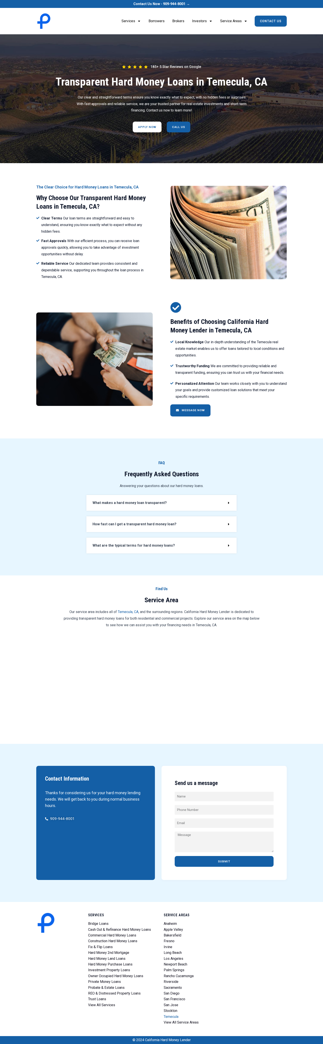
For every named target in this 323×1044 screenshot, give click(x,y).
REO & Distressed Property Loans (114, 993)
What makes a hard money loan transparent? (130, 503)
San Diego (172, 993)
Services (128, 21)
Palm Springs (174, 970)
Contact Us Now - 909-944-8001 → (161, 4)
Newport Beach (175, 964)
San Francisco (174, 999)
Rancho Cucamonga (179, 976)
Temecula (171, 1017)
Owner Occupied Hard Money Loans (115, 976)
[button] (161, 503)
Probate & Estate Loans (106, 988)
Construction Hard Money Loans (112, 941)
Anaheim (170, 924)
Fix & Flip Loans (100, 947)
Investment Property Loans (109, 970)
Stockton (170, 1011)
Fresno (169, 941)
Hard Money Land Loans (106, 958)
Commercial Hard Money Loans (112, 935)
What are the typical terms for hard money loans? (134, 545)
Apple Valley (173, 929)
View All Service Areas (181, 1022)
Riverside (171, 982)
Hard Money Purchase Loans (110, 964)
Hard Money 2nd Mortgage (108, 953)
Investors (199, 21)
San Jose (171, 1005)
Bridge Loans (98, 924)
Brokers (178, 21)
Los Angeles (173, 958)
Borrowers (157, 21)
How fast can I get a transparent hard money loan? (134, 524)
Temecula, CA (128, 612)
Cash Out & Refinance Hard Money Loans (119, 929)
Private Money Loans (104, 982)
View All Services (101, 1005)
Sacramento (173, 988)
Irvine (168, 947)
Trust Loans (97, 999)
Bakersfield (172, 935)
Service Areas (231, 21)
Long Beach (173, 953)
